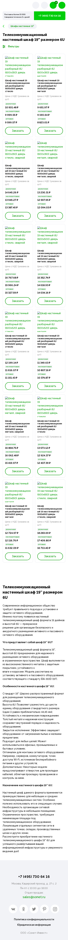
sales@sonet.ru (34, 897)
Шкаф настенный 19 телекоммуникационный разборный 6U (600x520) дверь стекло (17, 341)
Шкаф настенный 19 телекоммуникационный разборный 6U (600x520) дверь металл (49, 341)
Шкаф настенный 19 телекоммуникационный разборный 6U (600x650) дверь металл (17, 511)
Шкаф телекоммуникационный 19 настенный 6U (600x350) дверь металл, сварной (49, 171)
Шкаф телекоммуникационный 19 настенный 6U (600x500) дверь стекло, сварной (17, 256)
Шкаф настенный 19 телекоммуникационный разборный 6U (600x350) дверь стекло (17, 86)
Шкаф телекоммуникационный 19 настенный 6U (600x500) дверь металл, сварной (49, 256)
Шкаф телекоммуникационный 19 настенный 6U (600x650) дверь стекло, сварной (49, 511)
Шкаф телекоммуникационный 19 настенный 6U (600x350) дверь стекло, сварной (17, 171)
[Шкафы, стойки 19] (5, 26)
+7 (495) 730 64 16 (50, 15)
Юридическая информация (34, 924)
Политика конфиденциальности (34, 919)
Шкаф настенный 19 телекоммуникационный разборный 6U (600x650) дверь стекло (49, 426)
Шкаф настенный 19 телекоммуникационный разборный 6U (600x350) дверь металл (49, 86)
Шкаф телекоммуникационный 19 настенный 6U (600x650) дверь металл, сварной (17, 426)
